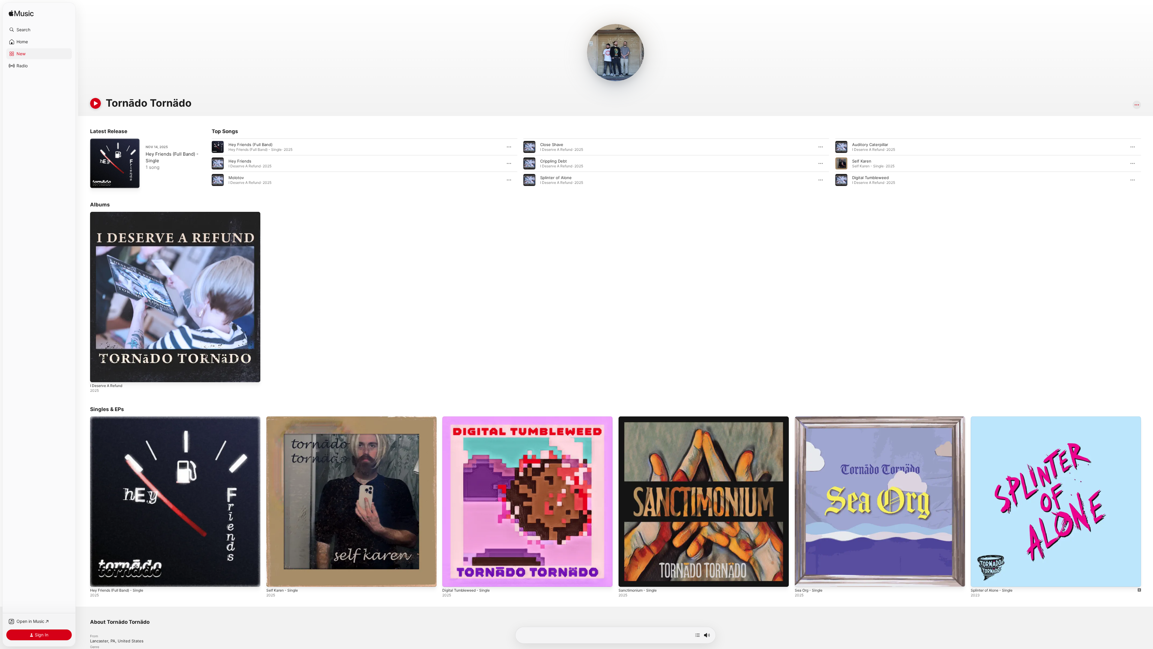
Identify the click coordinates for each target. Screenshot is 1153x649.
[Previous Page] (205, 163)
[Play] (95, 103)
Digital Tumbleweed (870, 177)
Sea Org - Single (810, 418)
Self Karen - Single (283, 418)
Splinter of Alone (556, 177)
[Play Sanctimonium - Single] (626, 578)
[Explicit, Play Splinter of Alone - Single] (978, 578)
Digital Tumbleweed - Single (468, 418)
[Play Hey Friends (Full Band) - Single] (97, 180)
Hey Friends (239, 161)
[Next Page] (1147, 163)
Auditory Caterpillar (870, 144)
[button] (39, 30)
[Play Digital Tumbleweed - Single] (449, 578)
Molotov (236, 177)
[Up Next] (697, 635)
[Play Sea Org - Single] (802, 578)
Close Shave (551, 144)
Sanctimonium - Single (639, 418)
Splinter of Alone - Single (994, 418)
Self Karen (861, 161)
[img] (21, 13)
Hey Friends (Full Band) (250, 144)
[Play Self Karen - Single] (273, 578)
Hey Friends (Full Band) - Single (120, 418)
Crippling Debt (553, 161)
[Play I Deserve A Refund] (97, 374)
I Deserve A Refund (108, 214)
